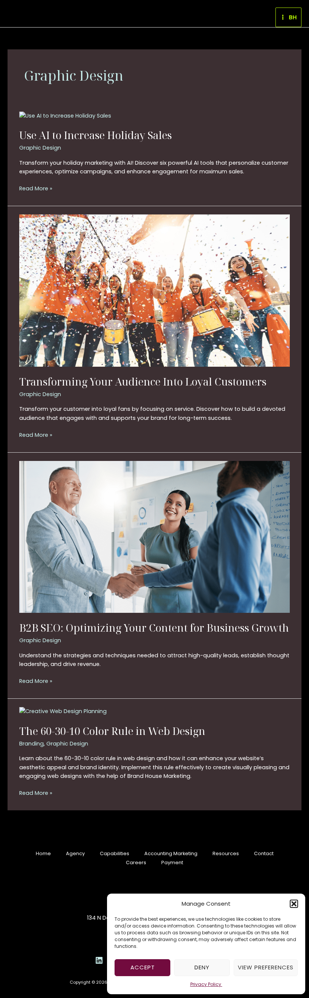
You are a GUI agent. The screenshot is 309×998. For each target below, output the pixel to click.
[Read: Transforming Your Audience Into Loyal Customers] (154, 290)
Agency (75, 853)
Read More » (35, 188)
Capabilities (114, 853)
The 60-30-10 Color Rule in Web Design (112, 731)
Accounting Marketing (170, 853)
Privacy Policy (206, 984)
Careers (136, 862)
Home (43, 853)
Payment (172, 862)
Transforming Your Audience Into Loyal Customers (142, 382)
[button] (294, 904)
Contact (264, 853)
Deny (202, 967)
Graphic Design (40, 148)
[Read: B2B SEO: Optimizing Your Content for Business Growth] (154, 536)
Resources (226, 853)
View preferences (266, 967)
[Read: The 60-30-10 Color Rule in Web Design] (63, 711)
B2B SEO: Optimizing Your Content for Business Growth (154, 628)
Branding (31, 743)
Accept (142, 967)
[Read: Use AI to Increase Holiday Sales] (65, 115)
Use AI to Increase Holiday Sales (95, 135)
